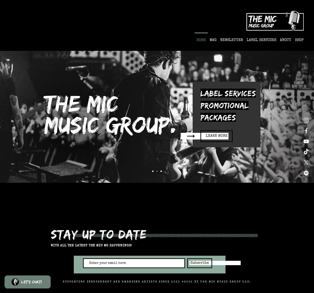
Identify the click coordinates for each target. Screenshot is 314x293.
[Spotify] (306, 173)
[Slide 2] (161, 171)
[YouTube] (306, 141)
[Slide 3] (153, 171)
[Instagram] (306, 120)
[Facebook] (306, 131)
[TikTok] (306, 152)
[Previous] (26, 117)
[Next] (288, 117)
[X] (306, 162)
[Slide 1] (157, 171)
